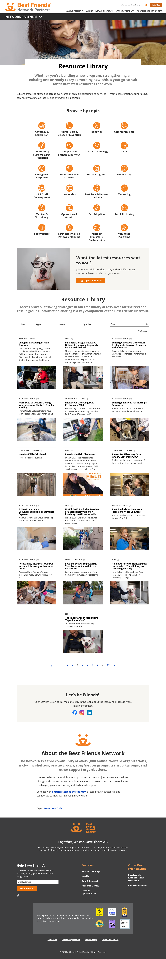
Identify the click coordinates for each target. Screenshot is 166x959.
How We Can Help (74, 11)
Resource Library (124, 11)
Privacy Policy (91, 939)
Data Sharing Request (71, 939)
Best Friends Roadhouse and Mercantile (136, 877)
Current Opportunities (149, 11)
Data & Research (104, 11)
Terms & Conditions (110, 939)
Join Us (155, 5)
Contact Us (52, 939)
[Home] (28, 7)
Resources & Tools (53, 808)
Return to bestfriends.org (130, 5)
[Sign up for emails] (83, 269)
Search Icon (148, 5)
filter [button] (23, 324)
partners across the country (69, 791)
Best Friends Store (137, 885)
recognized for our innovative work (68, 918)
